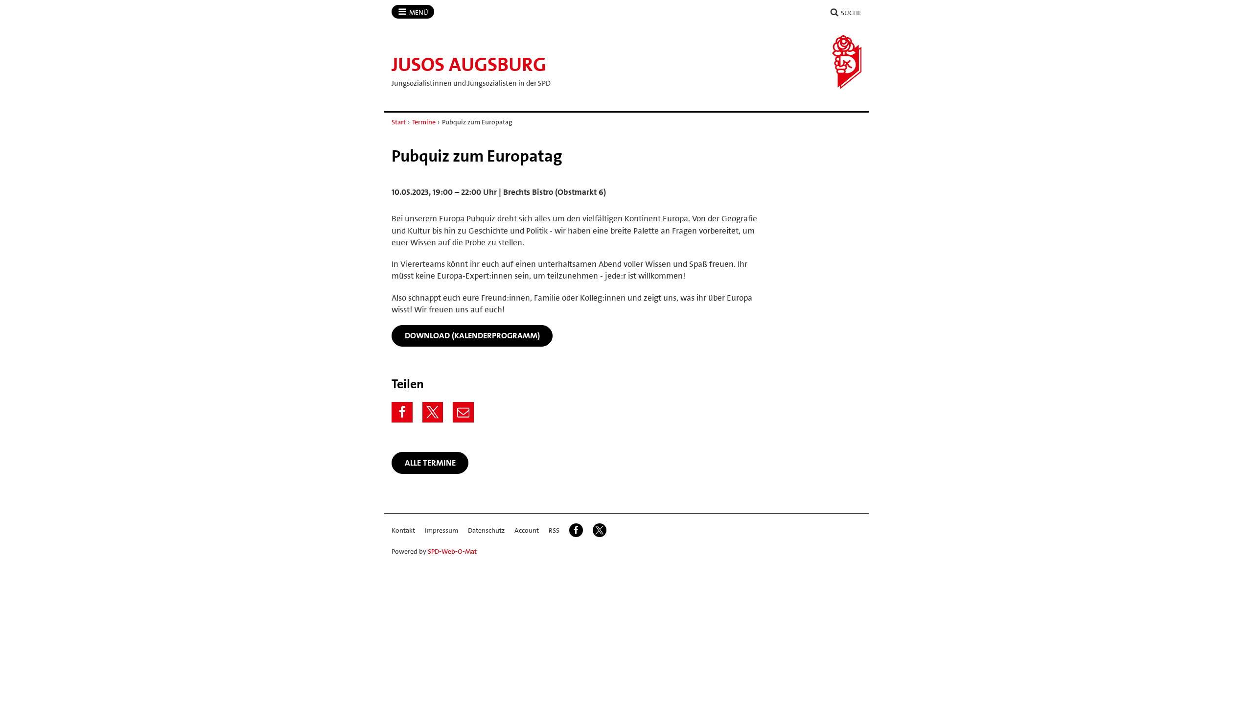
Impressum (441, 530)
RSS (554, 530)
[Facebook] (402, 412)
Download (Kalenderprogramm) (472, 335)
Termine (424, 122)
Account (526, 530)
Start (399, 122)
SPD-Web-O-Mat (452, 551)
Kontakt (403, 530)
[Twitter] (432, 412)
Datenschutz (486, 530)
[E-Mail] (463, 412)
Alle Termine (430, 462)
